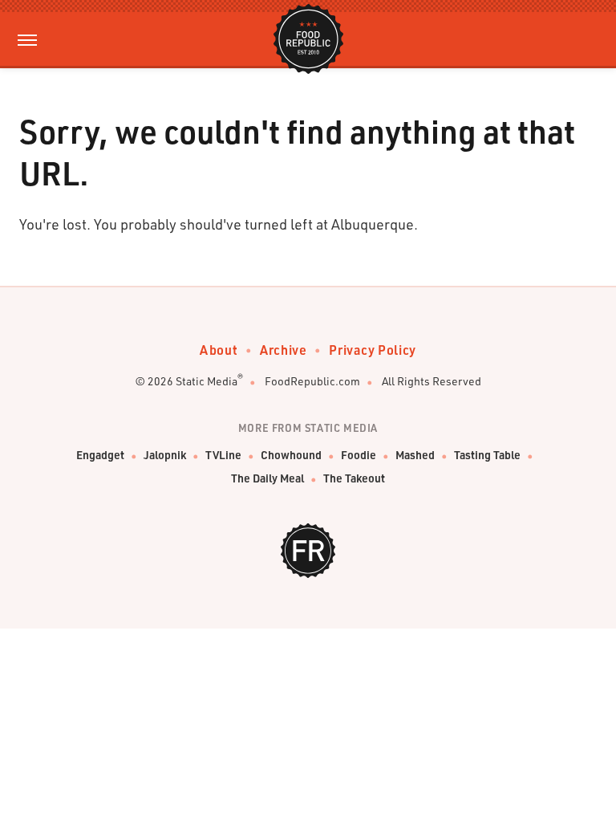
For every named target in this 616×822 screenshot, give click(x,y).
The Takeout (354, 478)
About (218, 349)
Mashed (415, 455)
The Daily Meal (267, 478)
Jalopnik (165, 455)
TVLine (223, 455)
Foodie (358, 455)
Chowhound (291, 455)
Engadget (100, 455)
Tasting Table (487, 455)
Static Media (206, 381)
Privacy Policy (372, 349)
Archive (283, 349)
